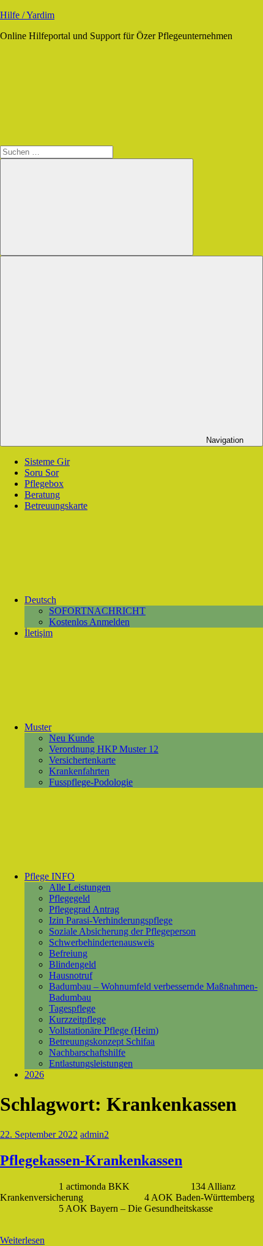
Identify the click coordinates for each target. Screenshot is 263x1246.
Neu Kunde (71, 738)
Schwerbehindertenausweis (101, 942)
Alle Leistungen (80, 887)
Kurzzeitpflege (77, 1019)
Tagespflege (72, 1008)
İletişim (38, 633)
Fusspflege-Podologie (91, 782)
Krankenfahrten (79, 771)
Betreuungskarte (55, 505)
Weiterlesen (22, 1240)
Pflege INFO (49, 876)
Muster (37, 727)
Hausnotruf (70, 975)
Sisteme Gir (47, 461)
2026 (34, 1074)
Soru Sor (41, 472)
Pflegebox (44, 483)
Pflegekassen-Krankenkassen (91, 1160)
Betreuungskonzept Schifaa (102, 1041)
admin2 (94, 1134)
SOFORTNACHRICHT (97, 611)
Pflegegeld (69, 898)
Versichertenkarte (82, 760)
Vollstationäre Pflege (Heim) (103, 1030)
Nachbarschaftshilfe (87, 1052)
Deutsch (40, 600)
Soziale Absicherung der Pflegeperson (122, 931)
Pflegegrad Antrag (84, 909)
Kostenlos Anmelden (89, 622)
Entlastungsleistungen (91, 1063)
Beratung (42, 494)
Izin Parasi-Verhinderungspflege (110, 920)
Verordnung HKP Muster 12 (103, 749)
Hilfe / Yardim (27, 15)
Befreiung (68, 953)
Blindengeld (72, 964)
